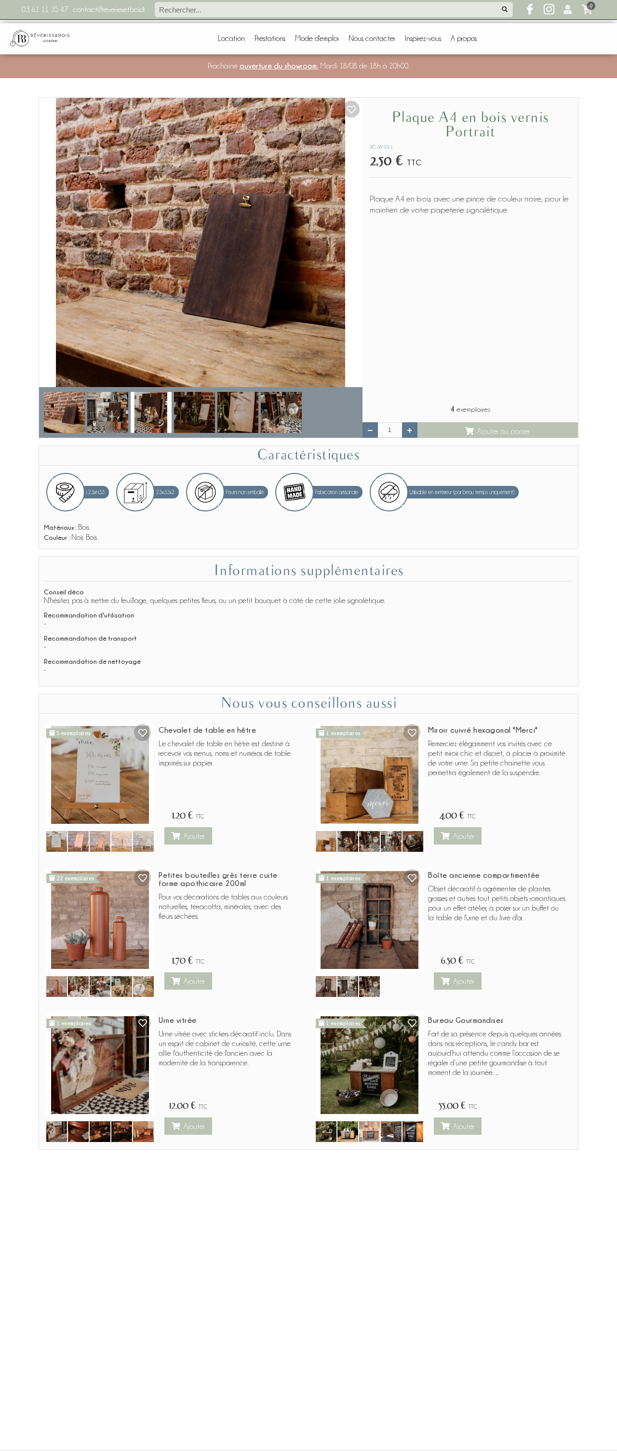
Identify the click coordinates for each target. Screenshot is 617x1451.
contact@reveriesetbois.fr (109, 9)
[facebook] (530, 9)
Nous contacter (372, 38)
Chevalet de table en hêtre (207, 730)
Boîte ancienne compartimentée (484, 875)
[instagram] (549, 9)
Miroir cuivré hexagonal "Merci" (483, 730)
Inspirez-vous (423, 38)
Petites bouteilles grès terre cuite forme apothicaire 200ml (218, 879)
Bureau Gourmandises (466, 1020)
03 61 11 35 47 (45, 9)
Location (231, 38)
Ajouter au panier (503, 431)
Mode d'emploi (317, 38)
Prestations (270, 38)
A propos (464, 38)
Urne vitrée (178, 1020)
